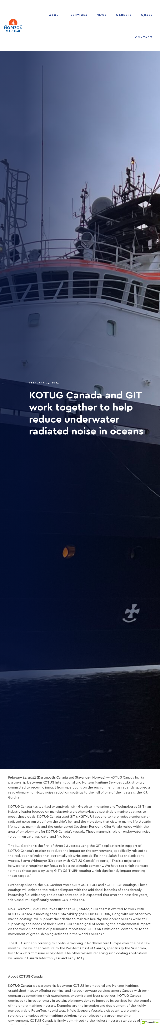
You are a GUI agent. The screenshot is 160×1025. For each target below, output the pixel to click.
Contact (144, 37)
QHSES (147, 15)
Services (79, 15)
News (102, 15)
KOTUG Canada (20, 985)
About (55, 15)
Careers (124, 15)
